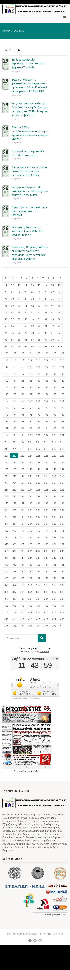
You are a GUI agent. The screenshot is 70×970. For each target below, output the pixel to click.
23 (25, 292)
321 (38, 537)
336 (30, 551)
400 (30, 605)
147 (54, 387)
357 (6, 571)
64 (59, 319)
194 (46, 428)
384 (30, 592)
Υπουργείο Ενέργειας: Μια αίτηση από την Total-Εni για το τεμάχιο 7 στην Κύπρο (30, 191)
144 (30, 387)
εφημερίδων (34, 771)
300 (62, 517)
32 (25, 299)
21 (12, 292)
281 (38, 503)
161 (38, 401)
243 (54, 469)
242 (46, 469)
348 (62, 558)
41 (25, 305)
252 (62, 476)
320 (30, 537)
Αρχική (6, 31)
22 (19, 292)
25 (39, 292)
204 (62, 435)
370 (46, 578)
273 (38, 496)
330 (46, 544)
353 (38, 564)
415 (22, 619)
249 (38, 476)
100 (60, 346)
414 (14, 619)
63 (52, 319)
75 (12, 333)
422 (14, 626)
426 (46, 626)
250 (46, 476)
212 (62, 442)
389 (6, 599)
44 (45, 305)
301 (6, 524)
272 (30, 496)
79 (39, 333)
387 (54, 592)
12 (12, 285)
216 (30, 449)
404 (62, 605)
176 (30, 414)
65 (5, 326)
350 (14, 564)
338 (46, 551)
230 (14, 462)
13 (19, 285)
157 (6, 401)
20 (5, 292)
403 (54, 605)
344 (30, 558)
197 (6, 435)
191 (22, 428)
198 (14, 435)
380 (62, 585)
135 (22, 380)
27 (52, 292)
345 (38, 558)
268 (62, 489)
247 (22, 476)
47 (5, 312)
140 (62, 380)
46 (59, 305)
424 (30, 626)
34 (39, 299)
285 (6, 510)
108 (62, 353)
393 (38, 599)
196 (62, 428)
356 (62, 564)
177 (38, 414)
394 (46, 599)
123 (54, 367)
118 (14, 367)
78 (32, 333)
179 (54, 414)
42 (32, 305)
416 (30, 619)
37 (59, 299)
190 (14, 428)
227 (54, 455)
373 (6, 585)
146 (46, 387)
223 (22, 455)
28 (59, 292)
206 (14, 442)
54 (52, 312)
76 (19, 333)
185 (38, 421)
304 (30, 524)
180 (62, 414)
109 (6, 360)
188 (62, 421)
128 (30, 374)
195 (54, 428)
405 (6, 612)
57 (12, 319)
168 (30, 408)
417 (38, 619)
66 (12, 326)
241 (38, 469)
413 (6, 619)
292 (62, 510)
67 (19, 326)
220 (62, 449)
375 (22, 585)
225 (38, 455)
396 (62, 599)
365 (6, 578)
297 (38, 517)
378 (46, 585)
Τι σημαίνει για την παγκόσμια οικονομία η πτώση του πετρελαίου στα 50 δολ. (29, 171)
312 (30, 530)
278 (14, 503)
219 (54, 449)
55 (59, 312)
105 (38, 353)
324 (62, 537)
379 (54, 585)
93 (12, 346)
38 (5, 305)
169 (38, 408)
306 (46, 524)
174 (14, 414)
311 (22, 530)
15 (32, 285)
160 (30, 401)
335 (22, 551)
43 (39, 305)
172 (62, 408)
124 (62, 367)
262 (14, 489)
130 (46, 374)
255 (22, 483)
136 (30, 380)
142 (14, 387)
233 (38, 462)
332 (62, 544)
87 (32, 339)
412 (62, 612)
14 (25, 285)
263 (22, 489)
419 (54, 619)
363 (54, 571)
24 (32, 292)
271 (22, 496)
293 (6, 517)
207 (22, 442)
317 (6, 537)
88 (39, 339)
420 (62, 619)
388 (62, 592)
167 (22, 408)
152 (30, 394)
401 (38, 605)
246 (14, 476)
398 (14, 605)
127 (22, 374)
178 (46, 414)
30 (12, 299)
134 (14, 380)
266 (46, 489)
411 (54, 612)
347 (54, 558)
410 (46, 612)
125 (6, 374)
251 (54, 476)
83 (5, 339)
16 (39, 285)
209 (38, 442)
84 (12, 339)
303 (22, 524)
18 (52, 285)
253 (6, 483)
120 (30, 367)
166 (14, 408)
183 (22, 421)
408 (30, 612)
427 (54, 626)
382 (14, 592)
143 (22, 387)
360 (30, 571)
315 (54, 530)
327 (22, 544)
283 (54, 503)
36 (52, 299)
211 (54, 442)
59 (25, 319)
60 (32, 319)
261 (6, 489)
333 (6, 551)
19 (59, 285)
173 (6, 414)
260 (62, 483)
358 (14, 571)
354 (46, 564)
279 (22, 503)
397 (6, 605)
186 (46, 421)
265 (38, 489)
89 (45, 339)
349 (6, 564)
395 (54, 599)
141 (6, 387)
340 (62, 551)
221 (6, 455)
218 (46, 449)
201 (38, 435)
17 (45, 285)
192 (30, 428)
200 (30, 435)
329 (38, 544)
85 (19, 339)
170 (46, 408)
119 (22, 367)
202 (46, 435)
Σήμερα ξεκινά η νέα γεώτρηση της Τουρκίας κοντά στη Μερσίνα (30, 211)
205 (6, 442)
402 (46, 605)
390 (14, 599)
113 (38, 360)
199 (22, 435)
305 (38, 524)
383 (22, 592)
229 (6, 462)
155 (54, 394)
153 (38, 394)
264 (30, 489)
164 (62, 401)
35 (45, 299)
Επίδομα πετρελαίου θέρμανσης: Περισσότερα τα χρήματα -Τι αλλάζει (28, 63)
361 (38, 571)
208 (30, 442)
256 (30, 483)
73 (59, 326)
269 (6, 496)
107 (54, 353)
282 (46, 503)
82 (59, 333)
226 (46, 455)
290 (46, 510)
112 (30, 360)
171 (54, 408)
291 (54, 510)
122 (46, 367)
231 (22, 462)
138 (46, 380)
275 (54, 496)
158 (14, 401)
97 (39, 346)
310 (14, 530)
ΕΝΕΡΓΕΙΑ (19, 31)
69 (32, 326)
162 (46, 401)
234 (46, 462)
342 (14, 558)
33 (32, 299)
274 (46, 496)
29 (5, 299)
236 (62, 462)
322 (46, 537)
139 (54, 380)
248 (30, 476)
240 (30, 469)
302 (14, 524)
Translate (44, 651)
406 (14, 612)
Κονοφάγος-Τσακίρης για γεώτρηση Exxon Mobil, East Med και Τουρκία (28, 231)
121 (38, 367)
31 (19, 299)
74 (5, 333)
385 (38, 592)
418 (46, 619)
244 (62, 469)
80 (45, 333)
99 (52, 346)
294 (14, 517)
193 (38, 428)
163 (54, 401)
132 (62, 374)
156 (62, 394)
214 (14, 449)
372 (62, 578)
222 (14, 455)
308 (62, 524)
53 (45, 312)
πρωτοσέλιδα (21, 771)
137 (38, 380)
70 (39, 326)
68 (25, 326)
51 (32, 312)
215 (22, 449)
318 (14, 537)
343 (22, 558)
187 (54, 421)
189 (6, 428)
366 (14, 578)
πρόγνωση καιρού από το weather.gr (27, 698)
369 (38, 578)
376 (30, 585)
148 (62, 387)
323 (54, 537)
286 (14, 510)
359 (22, 571)
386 (46, 592)
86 (25, 339)
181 (6, 421)
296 (30, 517)
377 (38, 585)
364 (62, 571)
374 (14, 585)
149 (6, 394)
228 (62, 455)
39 (12, 305)
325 (6, 544)
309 (6, 530)
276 (62, 496)
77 (25, 333)
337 (38, 551)
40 (19, 305)
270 (14, 496)
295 (22, 517)
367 (22, 578)
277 (6, 503)
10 (59, 278)
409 (38, 612)
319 (22, 537)
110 (14, 360)
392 (30, 599)
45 (52, 305)
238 (14, 469)
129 (38, 374)
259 (54, 483)
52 (39, 312)
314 (46, 530)
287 (22, 510)
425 (38, 626)
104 (30, 353)
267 (54, 489)
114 (46, 360)
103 (22, 353)
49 (19, 312)
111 (22, 360)
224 (30, 455)
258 (46, 483)
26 (45, 292)
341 (6, 558)
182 (14, 421)
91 (59, 339)
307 (54, 524)
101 (6, 353)
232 (30, 462)
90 (52, 339)
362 (46, 571)
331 (54, 544)
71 (45, 326)
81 (52, 333)
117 (6, 367)
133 (6, 380)
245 (6, 476)
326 (14, 544)
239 (22, 469)
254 (14, 483)
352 (30, 564)
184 (30, 421)
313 (38, 530)
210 (46, 442)
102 (14, 353)
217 (38, 449)
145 (38, 387)
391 (22, 599)
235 (54, 462)
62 (45, 319)
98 (45, 346)
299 (54, 517)
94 (19, 346)
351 (22, 564)
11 (5, 285)
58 (19, 319)
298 (46, 517)
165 (6, 408)
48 (12, 312)
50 (25, 312)
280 (30, 503)
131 (54, 374)
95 (25, 346)
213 (6, 449)
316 (62, 530)
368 (30, 578)
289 (38, 510)
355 (54, 564)
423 (22, 626)
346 (46, 558)
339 (54, 551)
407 (22, 612)
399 (22, 605)
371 (54, 578)
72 (52, 326)
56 (5, 319)
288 (30, 510)
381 (6, 592)
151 (22, 394)
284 (62, 503)
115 (54, 360)
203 (54, 435)
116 (62, 360)
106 (46, 353)
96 (32, 346)
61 (39, 319)
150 (14, 394)
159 (22, 401)
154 (46, 394)
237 (6, 469)
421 (6, 626)
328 (30, 544)
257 (38, 483)
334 (14, 551)
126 (14, 374)
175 (22, 414)
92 (5, 346)
